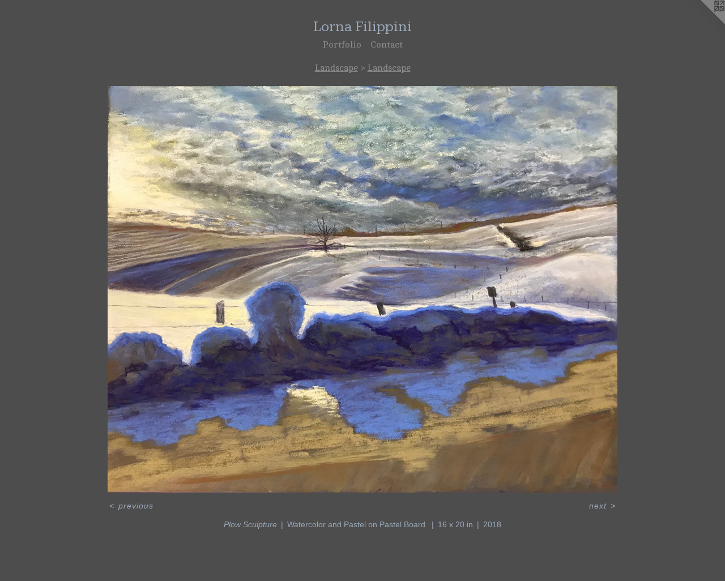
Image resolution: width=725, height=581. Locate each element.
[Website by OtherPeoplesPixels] (702, 22)
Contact (386, 45)
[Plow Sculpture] (362, 289)
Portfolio (342, 45)
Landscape (336, 68)
